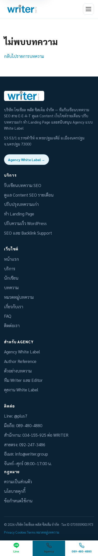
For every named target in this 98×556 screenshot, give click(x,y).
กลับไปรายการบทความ (24, 56)
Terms (31, 532)
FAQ (7, 316)
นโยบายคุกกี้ (14, 491)
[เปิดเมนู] (88, 9)
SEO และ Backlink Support (28, 233)
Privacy (9, 532)
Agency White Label (22, 351)
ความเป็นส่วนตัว (18, 481)
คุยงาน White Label (21, 389)
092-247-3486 (32, 444)
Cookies (20, 532)
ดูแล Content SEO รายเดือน (29, 195)
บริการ (9, 268)
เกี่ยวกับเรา (13, 306)
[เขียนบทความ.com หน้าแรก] (22, 9)
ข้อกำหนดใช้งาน (18, 500)
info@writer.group (31, 454)
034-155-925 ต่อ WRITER (45, 435)
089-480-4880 (29, 425)
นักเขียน (11, 278)
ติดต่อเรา (12, 325)
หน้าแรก (11, 259)
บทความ (11, 287)
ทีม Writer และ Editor (23, 380)
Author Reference (20, 361)
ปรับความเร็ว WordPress (25, 223)
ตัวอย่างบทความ (18, 371)
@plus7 (20, 416)
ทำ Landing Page (19, 213)
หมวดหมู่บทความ (19, 297)
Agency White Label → (26, 159)
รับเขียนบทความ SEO (22, 185)
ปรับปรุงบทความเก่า (21, 204)
